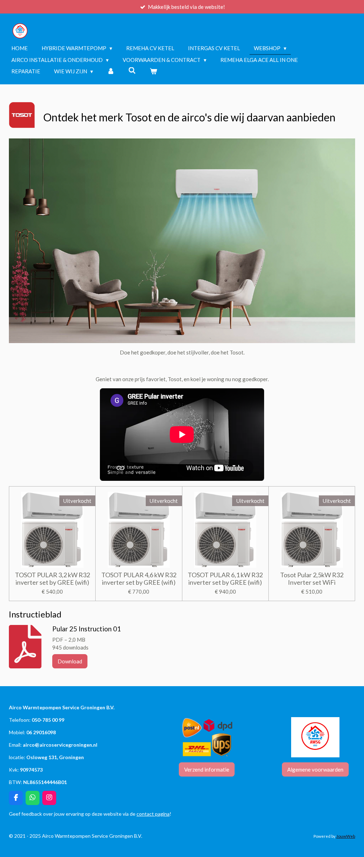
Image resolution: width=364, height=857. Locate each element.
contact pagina (153, 814)
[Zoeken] (132, 70)
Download (70, 661)
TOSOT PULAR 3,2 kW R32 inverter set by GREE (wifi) (52, 578)
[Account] (111, 71)
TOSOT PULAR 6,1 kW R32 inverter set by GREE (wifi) (225, 578)
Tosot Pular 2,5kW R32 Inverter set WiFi (311, 578)
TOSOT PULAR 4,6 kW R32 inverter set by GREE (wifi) (138, 578)
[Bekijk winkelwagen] (153, 71)
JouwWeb (345, 836)
